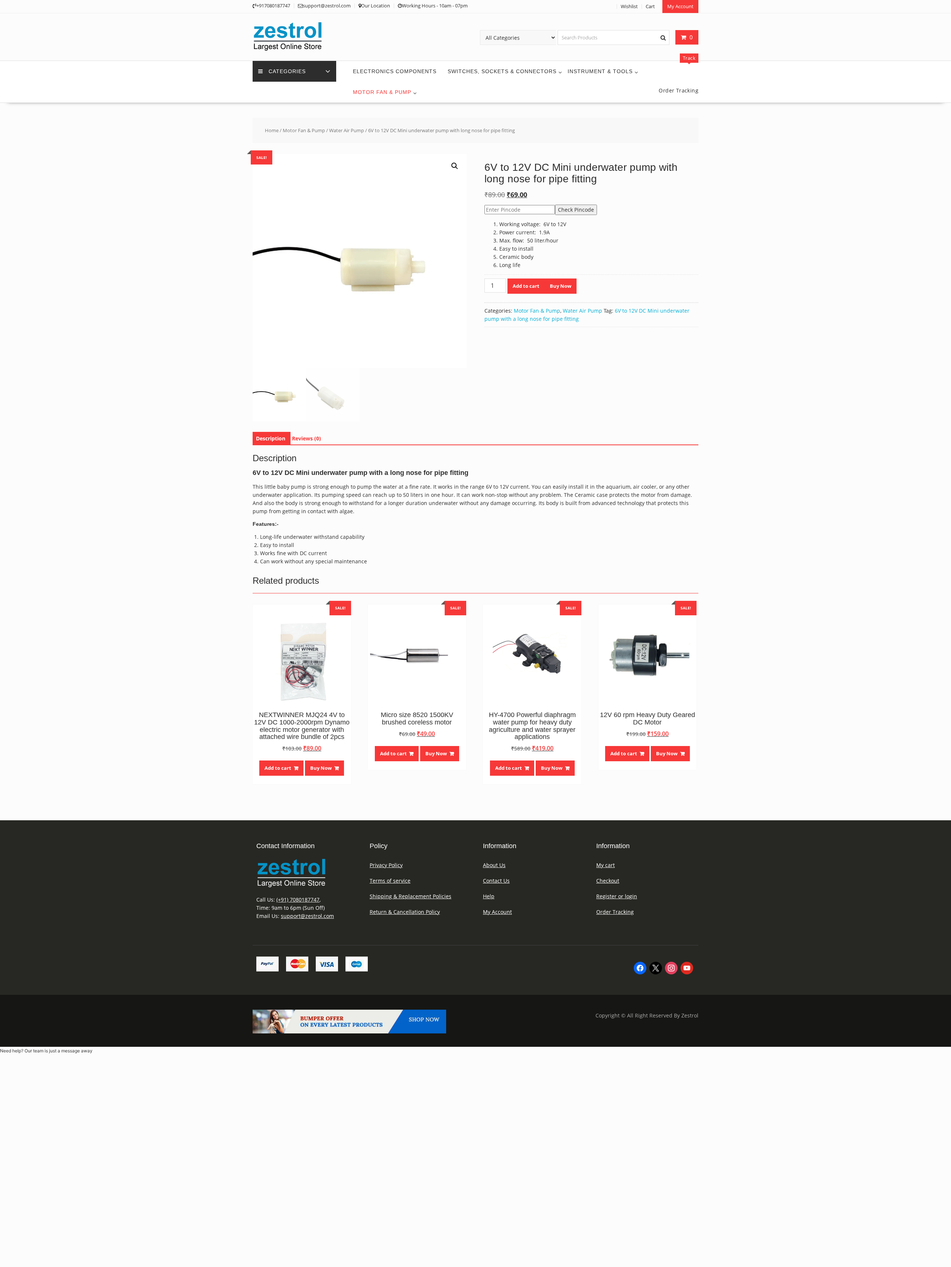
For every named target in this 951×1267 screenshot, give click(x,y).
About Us (494, 865)
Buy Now (560, 286)
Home (272, 130)
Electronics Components (394, 71)
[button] (454, 166)
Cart (650, 6)
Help (488, 896)
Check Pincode (576, 209)
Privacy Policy (386, 865)
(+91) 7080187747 (297, 899)
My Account (680, 6)
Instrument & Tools (600, 71)
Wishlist (629, 6)
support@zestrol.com (307, 915)
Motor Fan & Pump (382, 92)
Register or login (616, 896)
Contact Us (496, 880)
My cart (605, 865)
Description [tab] (270, 438)
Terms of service (390, 880)
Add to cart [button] (277, 768)
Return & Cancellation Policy (405, 911)
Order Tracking (615, 911)
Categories (287, 71)
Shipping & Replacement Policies (410, 896)
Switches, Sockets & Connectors (502, 71)
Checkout (607, 880)
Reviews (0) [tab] (306, 438)
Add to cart (526, 286)
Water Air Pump (346, 130)
